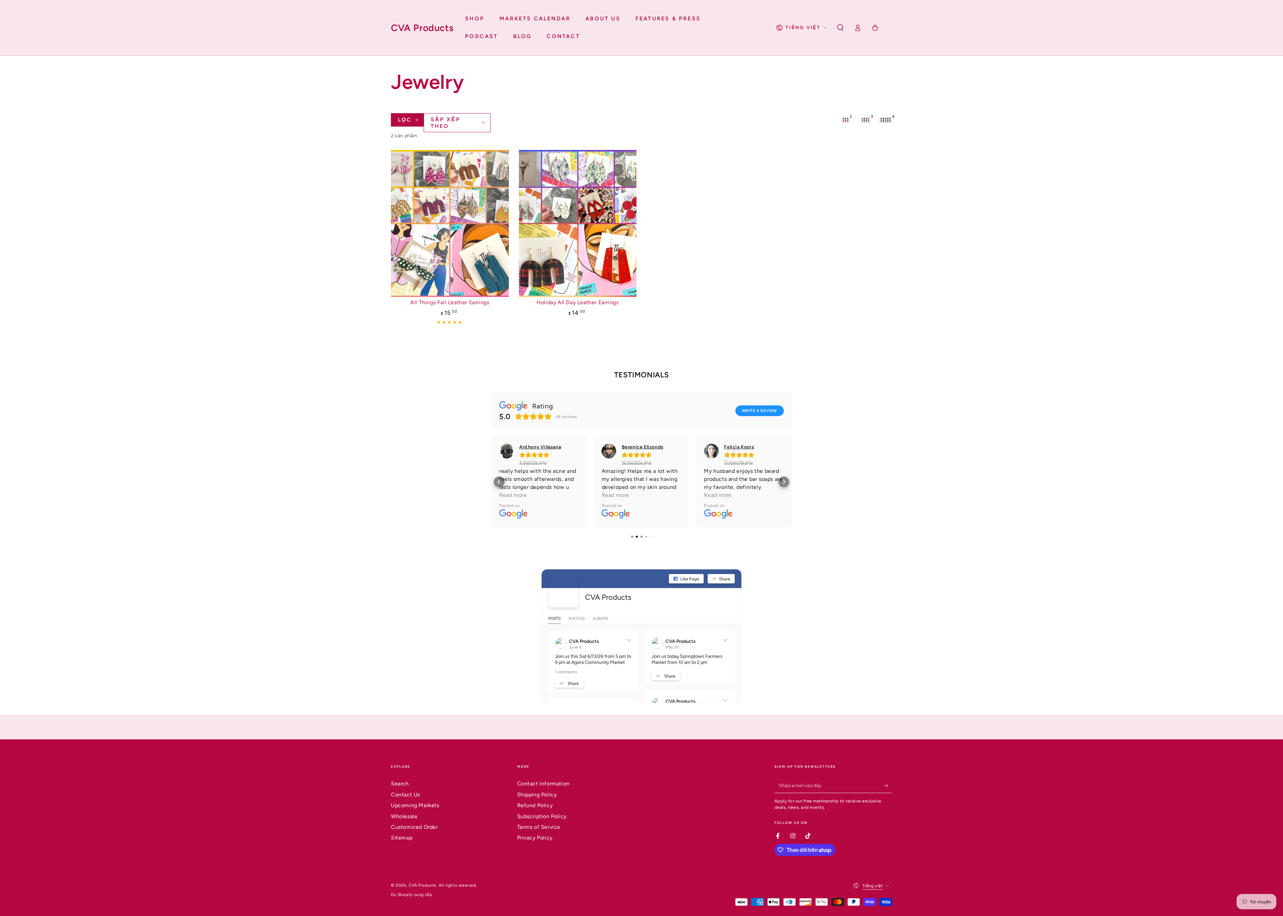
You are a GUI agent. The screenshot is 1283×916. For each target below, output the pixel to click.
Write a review (759, 410)
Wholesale (404, 816)
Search (400, 783)
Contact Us (405, 794)
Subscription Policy (542, 816)
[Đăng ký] (888, 785)
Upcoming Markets (415, 805)
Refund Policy (535, 805)
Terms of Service (539, 827)
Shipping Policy (537, 794)
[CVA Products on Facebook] (563, 592)
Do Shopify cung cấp (411, 894)
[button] (840, 27)
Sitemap (401, 838)
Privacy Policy (535, 838)
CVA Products (608, 597)
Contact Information (543, 783)
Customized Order (414, 827)
